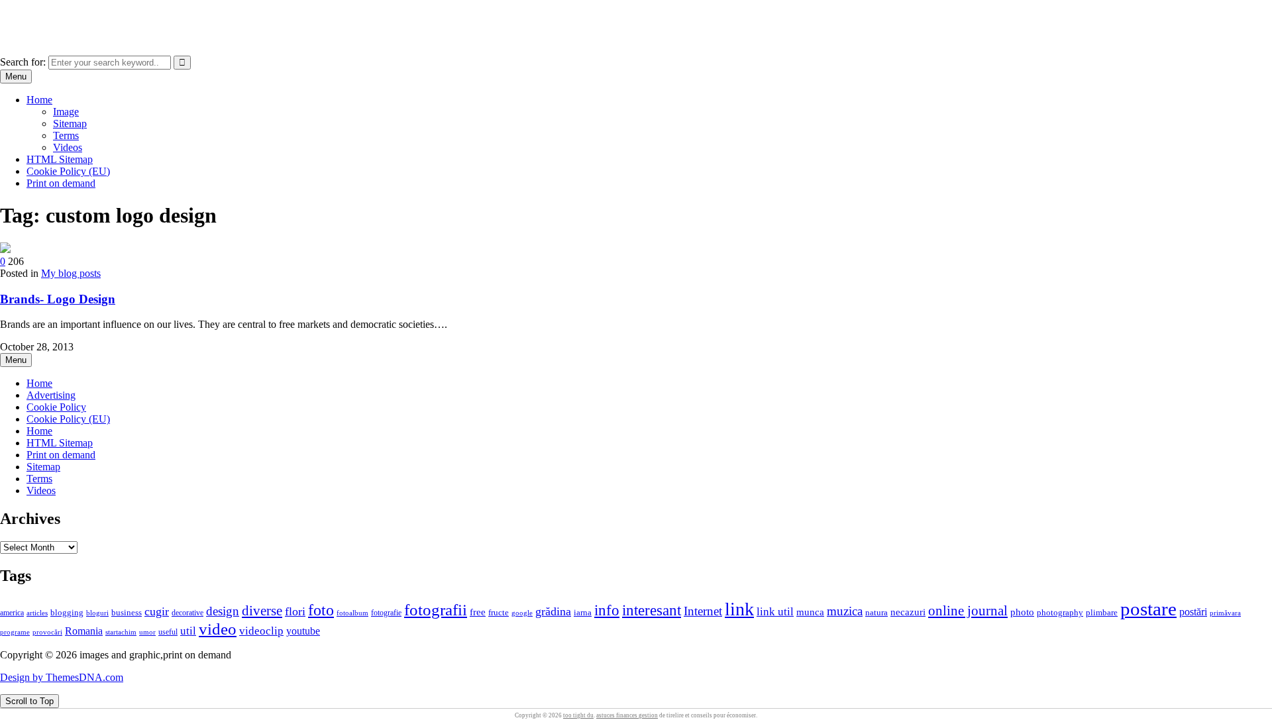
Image (66, 111)
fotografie (386, 612)
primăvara (1225, 613)
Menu (15, 76)
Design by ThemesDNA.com (61, 677)
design (222, 611)
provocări (47, 632)
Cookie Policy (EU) (68, 171)
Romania (84, 631)
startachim (120, 632)
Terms (66, 135)
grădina (553, 611)
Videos (67, 147)
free (478, 611)
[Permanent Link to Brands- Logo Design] (5, 249)
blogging (66, 612)
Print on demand (60, 183)
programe (15, 632)
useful (168, 632)
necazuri (908, 611)
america (12, 613)
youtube (303, 631)
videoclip (261, 631)
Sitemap (70, 123)
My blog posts (71, 273)
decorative (187, 612)
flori (295, 611)
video (218, 629)
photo (1022, 612)
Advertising (51, 395)
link (739, 609)
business (126, 612)
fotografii (435, 609)
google (522, 613)
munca (810, 612)
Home (39, 99)
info (606, 610)
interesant (651, 610)
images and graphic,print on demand (76, 16)
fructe (498, 612)
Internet (703, 611)
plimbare (1102, 612)
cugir (156, 611)
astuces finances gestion (627, 715)
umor (147, 632)
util (188, 631)
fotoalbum (352, 613)
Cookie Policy (56, 407)
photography (1060, 612)
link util (775, 611)
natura (876, 612)
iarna (583, 612)
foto (321, 610)
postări (1193, 611)
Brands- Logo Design (57, 299)
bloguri (97, 613)
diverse (262, 611)
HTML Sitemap (59, 159)
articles (37, 613)
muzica (845, 611)
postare (1148, 608)
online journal (968, 610)
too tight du (578, 715)
